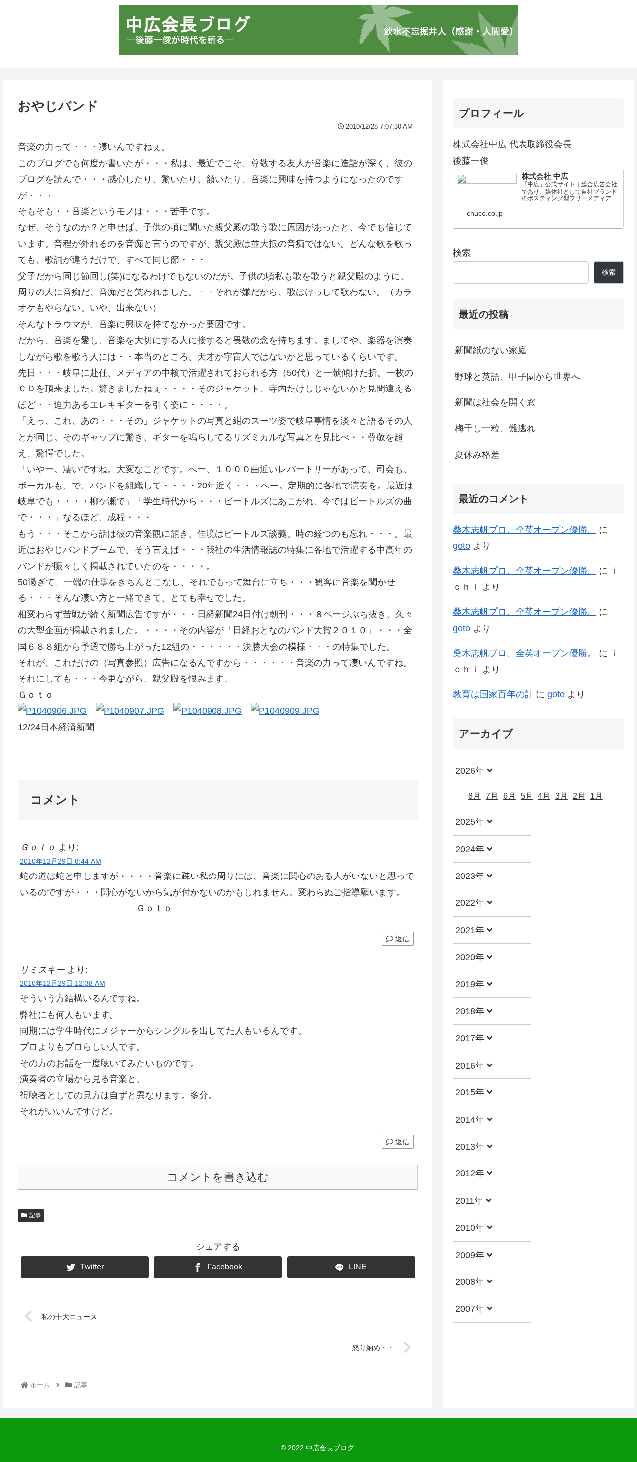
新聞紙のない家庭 (491, 350)
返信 (401, 939)
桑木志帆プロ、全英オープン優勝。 (524, 530)
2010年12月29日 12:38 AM (62, 983)
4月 (544, 796)
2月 (579, 796)
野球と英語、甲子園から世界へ (517, 377)
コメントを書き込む (218, 1177)
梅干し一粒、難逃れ (495, 428)
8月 (474, 796)
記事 (35, 1215)
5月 (527, 796)
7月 (492, 796)
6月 (509, 796)
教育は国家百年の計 (493, 694)
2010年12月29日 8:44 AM (60, 861)
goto (461, 546)
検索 (462, 253)
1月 (596, 796)
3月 (561, 796)
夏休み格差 (477, 455)
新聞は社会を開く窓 (495, 402)
